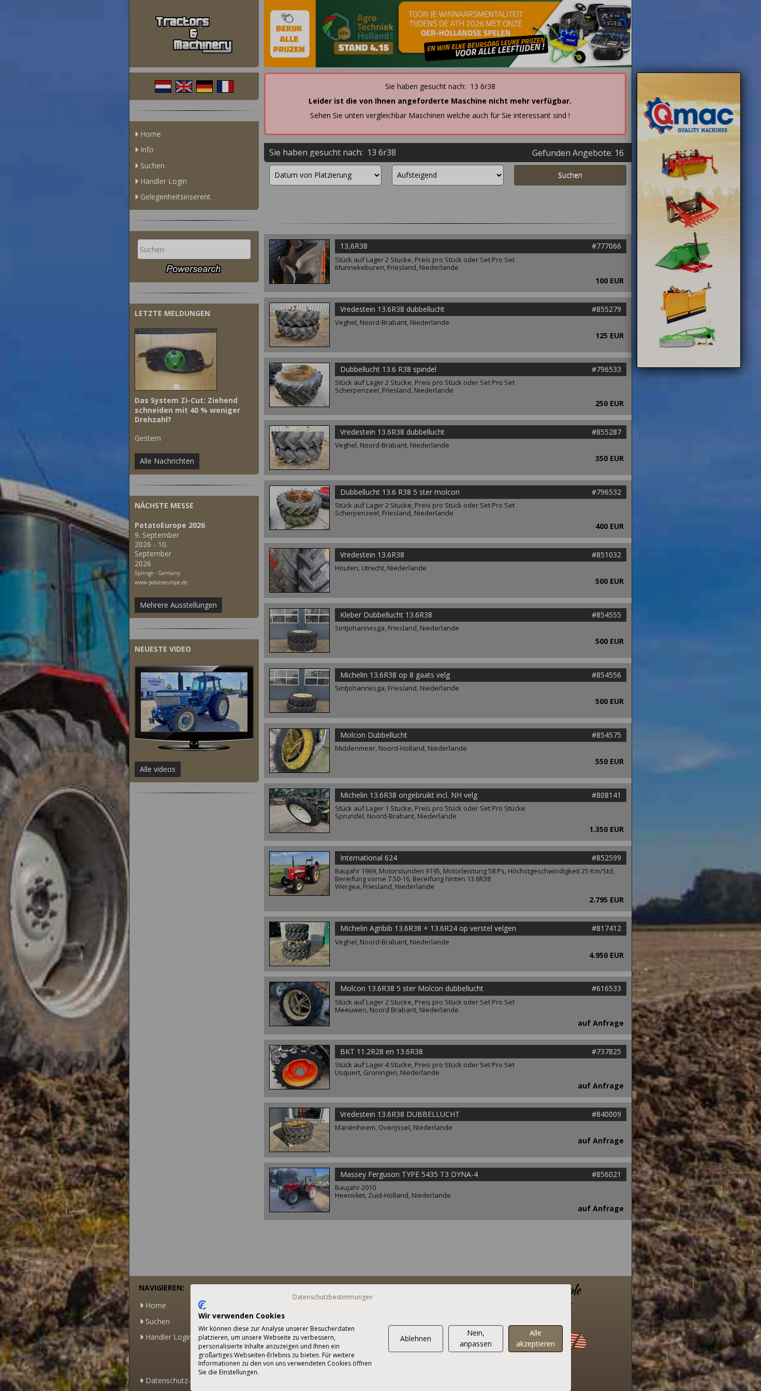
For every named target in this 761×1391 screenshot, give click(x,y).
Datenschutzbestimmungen (332, 1297)
